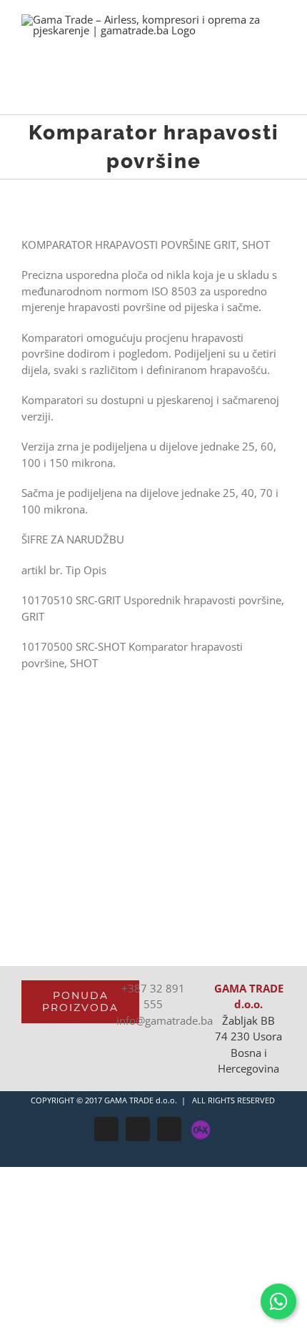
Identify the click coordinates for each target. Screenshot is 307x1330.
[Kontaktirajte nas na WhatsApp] (278, 1301)
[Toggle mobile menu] (280, 92)
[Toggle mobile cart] (254, 92)
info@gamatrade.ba (164, 1020)
